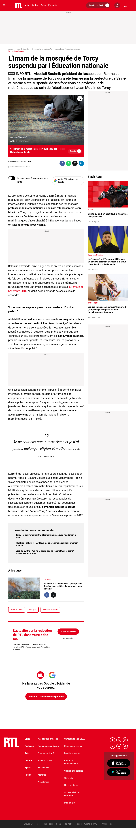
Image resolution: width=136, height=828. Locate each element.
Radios (34, 5)
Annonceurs (107, 824)
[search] (125, 5)
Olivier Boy (12, 161)
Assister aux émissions (49, 739)
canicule (47, 579)
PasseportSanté (83, 824)
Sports (28, 767)
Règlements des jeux (74, 746)
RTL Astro (68, 824)
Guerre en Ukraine (95, 255)
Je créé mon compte (68, 631)
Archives (42, 775)
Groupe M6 (28, 824)
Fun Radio (48, 824)
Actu (26, 5)
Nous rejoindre (71, 785)
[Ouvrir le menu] (4, 5)
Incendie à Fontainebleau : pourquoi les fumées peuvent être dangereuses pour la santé (63, 586)
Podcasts (52, 5)
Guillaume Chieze (24, 161)
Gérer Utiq (68, 778)
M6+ (39, 824)
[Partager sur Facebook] (62, 163)
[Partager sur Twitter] (75, 163)
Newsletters (43, 782)
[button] (98, 5)
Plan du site (69, 803)
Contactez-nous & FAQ (74, 739)
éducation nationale (50, 610)
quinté (90, 210)
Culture (28, 760)
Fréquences (43, 767)
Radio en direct (45, 760)
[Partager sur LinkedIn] (81, 163)
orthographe (93, 303)
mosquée (32, 610)
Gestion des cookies (73, 771)
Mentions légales (72, 753)
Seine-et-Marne (17, 610)
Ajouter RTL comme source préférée (46, 696)
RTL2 (58, 824)
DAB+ (95, 824)
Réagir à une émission (48, 746)
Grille (43, 5)
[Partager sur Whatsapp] (68, 163)
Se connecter (68, 638)
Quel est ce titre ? (46, 753)
